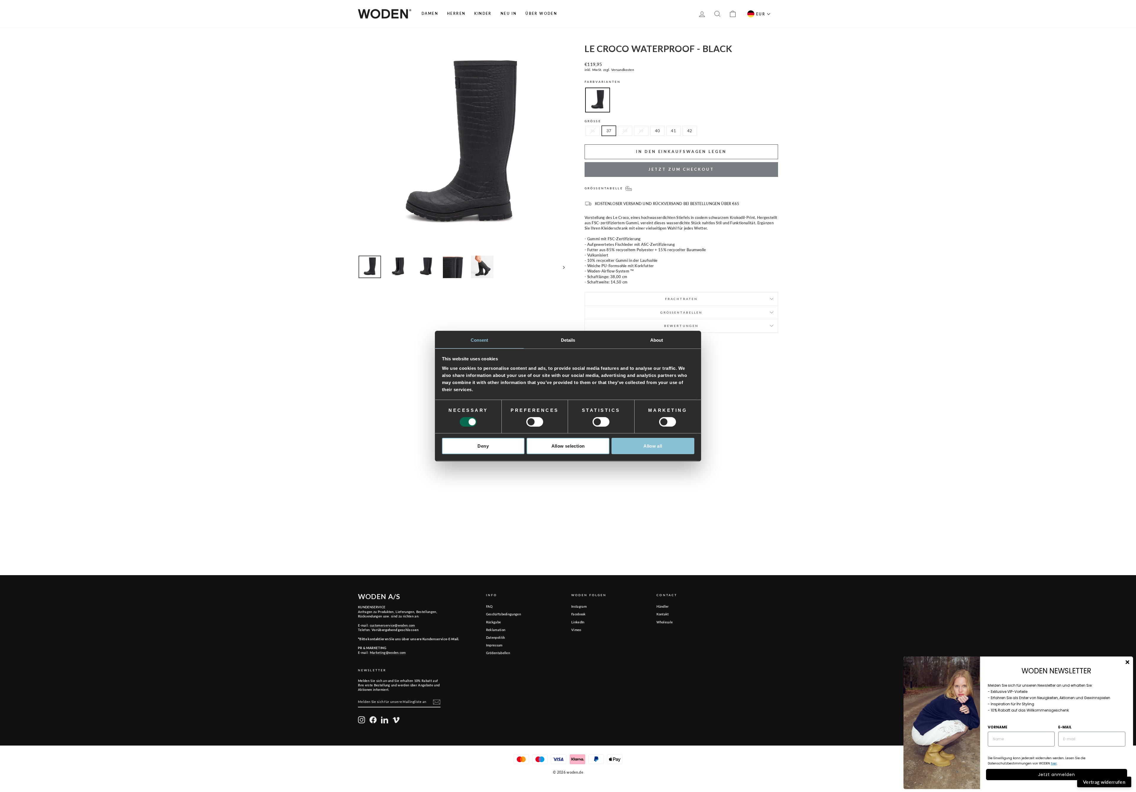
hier (1054, 763)
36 (592, 130)
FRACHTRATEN (681, 299)
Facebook (578, 614)
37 (608, 130)
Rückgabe (493, 622)
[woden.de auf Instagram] (361, 719)
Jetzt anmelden (1056, 775)
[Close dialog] (1127, 662)
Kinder (482, 13)
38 (624, 130)
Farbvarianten (603, 81)
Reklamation (496, 630)
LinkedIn (578, 622)
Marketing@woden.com (388, 652)
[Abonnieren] (436, 702)
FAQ (489, 606)
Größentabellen (498, 653)
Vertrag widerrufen (1104, 782)
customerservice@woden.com (392, 625)
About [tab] (656, 339)
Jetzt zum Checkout (681, 169)
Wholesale (664, 622)
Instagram (579, 606)
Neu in (509, 13)
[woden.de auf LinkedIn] (384, 719)
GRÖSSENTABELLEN (681, 312)
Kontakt (662, 614)
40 (657, 130)
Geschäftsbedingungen (503, 614)
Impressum (494, 645)
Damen (430, 13)
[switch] (534, 422)
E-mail (1065, 727)
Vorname (997, 727)
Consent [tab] (479, 339)
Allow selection (568, 446)
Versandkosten (622, 70)
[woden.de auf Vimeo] (396, 719)
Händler (662, 606)
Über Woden (541, 13)
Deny (483, 446)
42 (689, 130)
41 (673, 130)
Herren (456, 13)
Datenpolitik (495, 637)
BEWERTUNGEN (681, 326)
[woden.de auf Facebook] (373, 719)
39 (641, 130)
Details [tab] (568, 339)
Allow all (652, 446)
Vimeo (576, 630)
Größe (593, 121)
